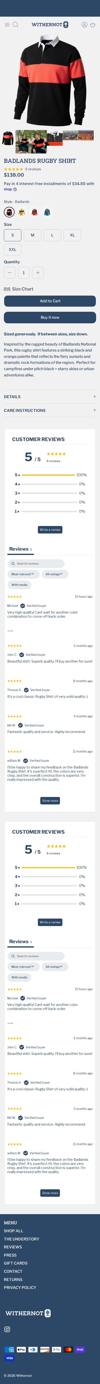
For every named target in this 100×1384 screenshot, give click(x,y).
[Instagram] (7, 1329)
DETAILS (12, 396)
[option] (50, 80)
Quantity (12, 262)
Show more (50, 801)
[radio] (9, 212)
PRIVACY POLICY (20, 1287)
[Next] (93, 8)
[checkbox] (19, 585)
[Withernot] (50, 24)
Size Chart (22, 288)
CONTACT (13, 1271)
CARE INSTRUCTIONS (25, 410)
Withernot (24, 1375)
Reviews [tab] (20, 549)
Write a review (50, 530)
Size (8, 224)
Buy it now (50, 317)
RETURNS (13, 1279)
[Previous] (6, 8)
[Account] (82, 24)
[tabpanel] (50, 684)
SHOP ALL (13, 1231)
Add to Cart (50, 301)
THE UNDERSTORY (21, 1239)
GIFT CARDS (15, 1263)
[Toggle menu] (7, 24)
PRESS (10, 1255)
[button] (50, 475)
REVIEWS (13, 1247)
